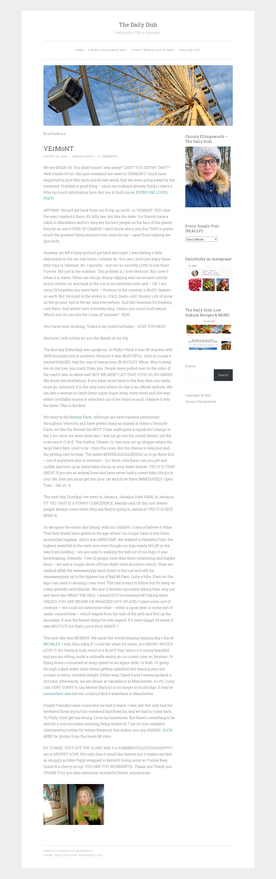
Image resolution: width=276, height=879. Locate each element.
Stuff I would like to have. (153, 50)
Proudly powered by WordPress (67, 850)
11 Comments (108, 156)
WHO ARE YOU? (190, 50)
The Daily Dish (138, 24)
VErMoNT (58, 148)
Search (190, 366)
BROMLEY (51, 644)
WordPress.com (90, 855)
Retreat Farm (81, 417)
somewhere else (57, 693)
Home (80, 50)
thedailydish (82, 156)
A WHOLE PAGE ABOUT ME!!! (107, 50)
